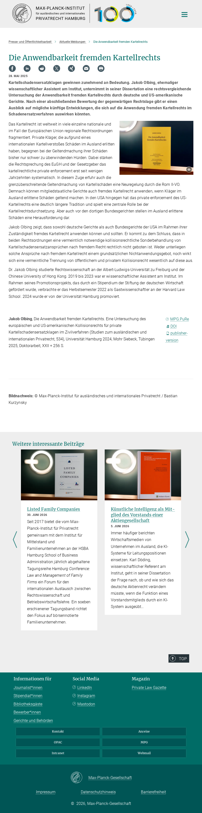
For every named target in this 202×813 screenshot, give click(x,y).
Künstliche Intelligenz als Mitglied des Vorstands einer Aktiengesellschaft (143, 515)
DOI (173, 326)
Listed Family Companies (53, 509)
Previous (15, 539)
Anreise (144, 731)
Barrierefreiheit (153, 792)
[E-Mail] (86, 68)
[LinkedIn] (27, 68)
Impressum (45, 792)
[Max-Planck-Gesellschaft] (79, 778)
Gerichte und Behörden (33, 720)
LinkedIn (84, 687)
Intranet (58, 753)
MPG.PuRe (179, 319)
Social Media (86, 678)
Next (187, 539)
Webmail (144, 753)
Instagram (86, 695)
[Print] (101, 68)
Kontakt (58, 731)
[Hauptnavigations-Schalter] (184, 14)
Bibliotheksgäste (28, 704)
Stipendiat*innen (28, 695)
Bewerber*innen (27, 712)
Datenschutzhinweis (98, 792)
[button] (189, 170)
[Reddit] (42, 68)
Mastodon (86, 704)
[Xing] (71, 68)
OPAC (58, 742)
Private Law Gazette (149, 687)
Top (183, 658)
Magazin (141, 678)
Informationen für (32, 678)
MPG (144, 742)
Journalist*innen (28, 687)
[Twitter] (56, 68)
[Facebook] (12, 68)
